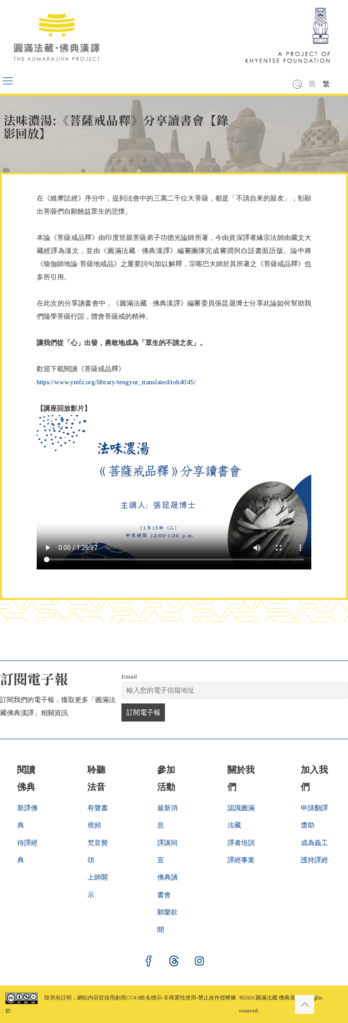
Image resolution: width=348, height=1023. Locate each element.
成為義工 (314, 842)
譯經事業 (241, 860)
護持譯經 (314, 860)
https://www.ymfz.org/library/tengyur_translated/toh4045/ (116, 382)
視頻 (94, 825)
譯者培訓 (241, 842)
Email (129, 676)
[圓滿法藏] (61, 34)
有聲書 (97, 808)
